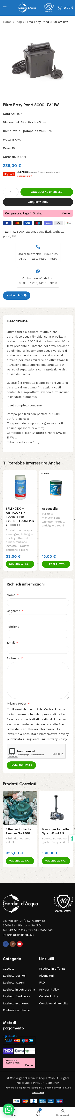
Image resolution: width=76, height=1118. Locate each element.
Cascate (8, 968)
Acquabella (49, 508)
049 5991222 (16, 930)
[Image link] (38, 903)
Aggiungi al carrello (47, 191)
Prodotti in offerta (52, 968)
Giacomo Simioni (52, 1087)
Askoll (10, 842)
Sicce (66, 842)
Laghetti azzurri (14, 982)
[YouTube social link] (20, 944)
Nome (11, 595)
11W (12, 231)
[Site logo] (36, 7)
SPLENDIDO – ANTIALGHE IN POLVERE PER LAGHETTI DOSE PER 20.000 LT (20, 517)
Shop (18, 22)
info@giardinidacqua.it (18, 935)
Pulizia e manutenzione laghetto (19, 541)
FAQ (42, 982)
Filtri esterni (21, 838)
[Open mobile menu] (5, 8)
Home (7, 22)
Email (11, 642)
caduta (30, 231)
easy (40, 231)
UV (14, 236)
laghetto (59, 231)
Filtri (9, 838)
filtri (48, 231)
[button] (20, 564)
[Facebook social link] (6, 944)
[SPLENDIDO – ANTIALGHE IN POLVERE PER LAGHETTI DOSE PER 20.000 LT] (20, 487)
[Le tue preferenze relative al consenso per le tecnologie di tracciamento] (69, 838)
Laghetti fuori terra (16, 996)
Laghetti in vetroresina (19, 989)
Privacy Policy (17, 703)
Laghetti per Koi (14, 975)
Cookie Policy (48, 996)
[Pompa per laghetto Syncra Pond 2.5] (56, 808)
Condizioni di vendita (53, 1003)
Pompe (46, 838)
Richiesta (13, 658)
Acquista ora (38, 202)
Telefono (13, 626)
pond (6, 236)
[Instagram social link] (13, 944)
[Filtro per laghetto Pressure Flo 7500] (20, 808)
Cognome (14, 611)
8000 (20, 231)
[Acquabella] (56, 487)
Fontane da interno (16, 1010)
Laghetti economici (16, 1003)
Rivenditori (46, 975)
